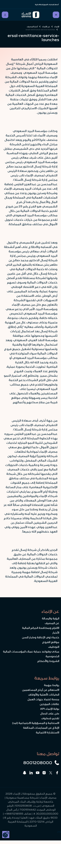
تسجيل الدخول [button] (5, 15)
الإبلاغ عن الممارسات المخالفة (41, 727)
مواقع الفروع (50, 642)
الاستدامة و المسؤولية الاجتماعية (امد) (35, 723)
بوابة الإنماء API (49, 708)
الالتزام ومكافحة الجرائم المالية (40, 628)
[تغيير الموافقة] (5, 834)
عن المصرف (52, 623)
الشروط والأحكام (48, 661)
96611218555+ (13, 813)
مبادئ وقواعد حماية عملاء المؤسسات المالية (31, 651)
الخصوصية (52, 656)
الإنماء (56, 27)
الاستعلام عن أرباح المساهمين (40, 690)
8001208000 (37, 763)
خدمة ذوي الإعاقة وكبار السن (40, 637)
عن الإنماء (46, 27)
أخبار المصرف (32, 27)
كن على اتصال (49, 713)
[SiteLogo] (30, 14)
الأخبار (55, 632)
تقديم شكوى (50, 718)
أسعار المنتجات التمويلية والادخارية (47, 4)
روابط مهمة (51, 685)
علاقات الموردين (49, 704)
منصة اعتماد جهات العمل (43, 699)
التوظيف (53, 646)
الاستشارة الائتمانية (47, 732)
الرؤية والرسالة (50, 618)
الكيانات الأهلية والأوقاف (43, 694)
